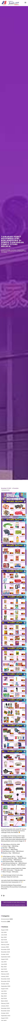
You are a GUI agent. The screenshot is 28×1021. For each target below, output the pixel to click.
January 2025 (5, 976)
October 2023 (5, 1013)
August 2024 (4, 988)
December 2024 (5, 979)
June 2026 (4, 934)
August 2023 (4, 1018)
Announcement (5, 919)
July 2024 (3, 991)
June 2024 (4, 993)
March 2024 (4, 1001)
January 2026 (5, 947)
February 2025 (5, 974)
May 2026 (4, 937)
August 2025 (4, 959)
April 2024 (4, 998)
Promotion (16, 488)
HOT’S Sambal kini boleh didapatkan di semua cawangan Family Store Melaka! (14, 905)
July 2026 (3, 932)
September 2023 (5, 1015)
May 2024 (4, 996)
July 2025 (3, 961)
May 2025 (3, 966)
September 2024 (5, 986)
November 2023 (5, 1010)
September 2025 (5, 956)
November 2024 (5, 981)
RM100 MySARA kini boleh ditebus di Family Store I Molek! (15, 902)
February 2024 (5, 1003)
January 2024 (5, 1006)
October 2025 (5, 954)
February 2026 (5, 944)
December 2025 (5, 949)
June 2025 (4, 964)
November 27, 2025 (6, 488)
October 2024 (5, 983)
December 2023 (5, 1008)
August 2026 (4, 930)
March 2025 (4, 971)
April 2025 (4, 969)
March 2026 (4, 942)
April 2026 (4, 939)
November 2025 (5, 952)
